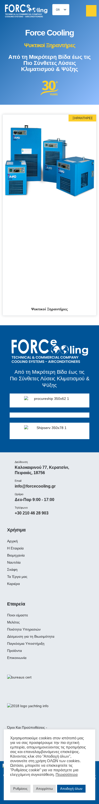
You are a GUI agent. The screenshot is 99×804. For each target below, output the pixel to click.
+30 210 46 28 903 (31, 513)
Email (18, 480)
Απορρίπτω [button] (44, 789)
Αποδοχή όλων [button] (71, 789)
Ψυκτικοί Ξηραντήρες (49, 309)
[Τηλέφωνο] (7, 509)
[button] (91, 10)
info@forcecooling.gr (35, 486)
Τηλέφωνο (21, 507)
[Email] (7, 482)
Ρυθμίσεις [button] (20, 789)
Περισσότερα (67, 775)
